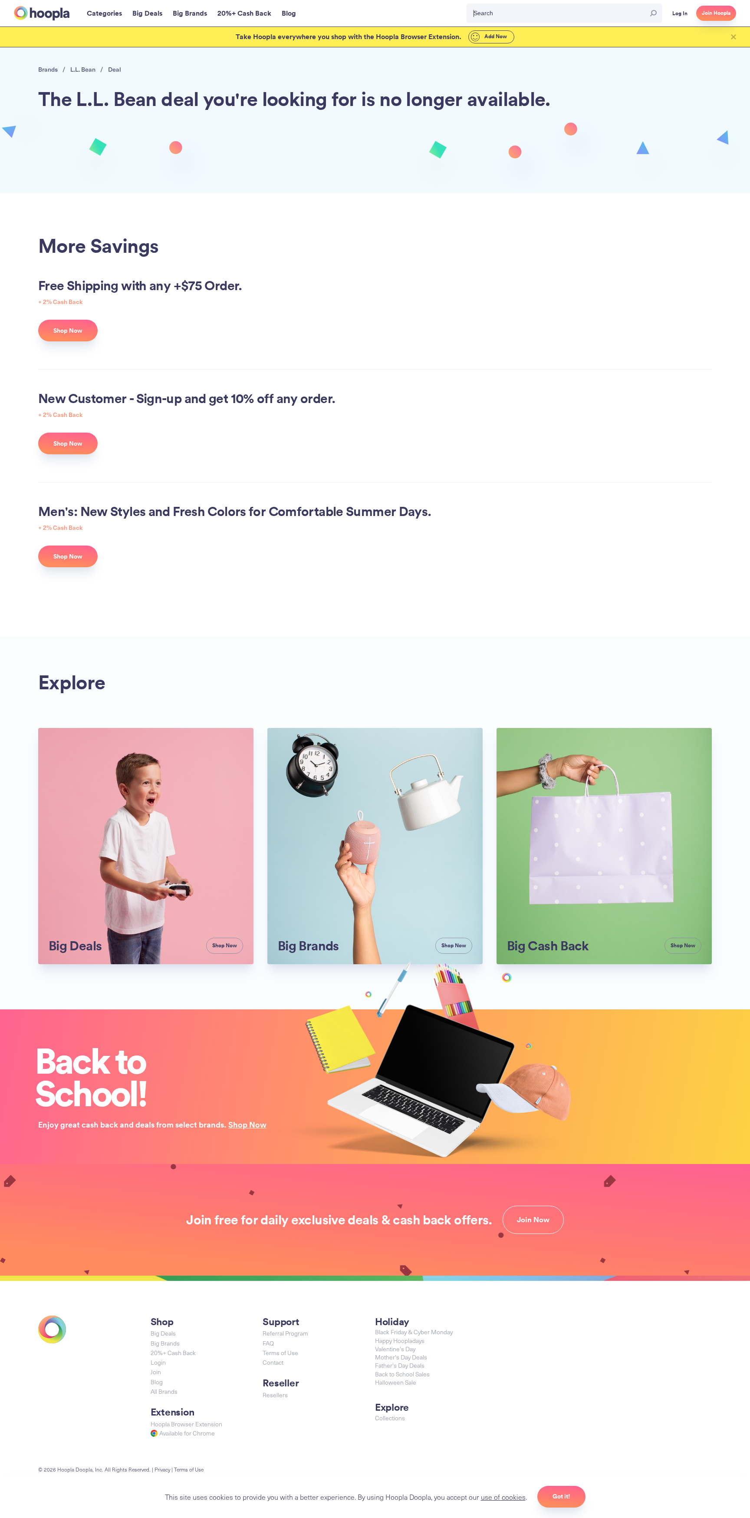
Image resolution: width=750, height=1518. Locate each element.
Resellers (275, 1394)
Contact (273, 1362)
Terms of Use (280, 1352)
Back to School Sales (402, 1374)
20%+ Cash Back (173, 1352)
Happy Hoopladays (399, 1340)
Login (158, 1362)
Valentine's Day (395, 1349)
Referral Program (285, 1333)
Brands (48, 69)
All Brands (164, 1391)
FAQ (268, 1343)
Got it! (561, 1496)
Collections (390, 1418)
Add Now (495, 36)
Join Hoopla (716, 13)
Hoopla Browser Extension (186, 1424)
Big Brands (165, 1343)
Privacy (162, 1469)
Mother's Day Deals (401, 1357)
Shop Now (247, 1124)
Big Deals (163, 1333)
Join (156, 1372)
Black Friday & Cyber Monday (414, 1332)
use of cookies (503, 1497)
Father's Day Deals (399, 1365)
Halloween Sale (395, 1382)
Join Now (533, 1219)
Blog (157, 1381)
